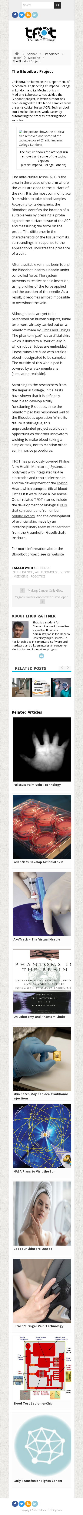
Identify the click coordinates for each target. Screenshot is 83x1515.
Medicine (34, 58)
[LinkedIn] (34, 15)
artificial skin (26, 521)
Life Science (51, 54)
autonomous (46, 572)
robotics (38, 576)
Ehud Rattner (41, 616)
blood (65, 572)
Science (32, 54)
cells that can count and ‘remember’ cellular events (39, 510)
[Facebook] (15, 15)
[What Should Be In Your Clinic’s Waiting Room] (21, 687)
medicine (20, 576)
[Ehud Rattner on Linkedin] (41, 655)
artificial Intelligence (31, 570)
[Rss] (28, 15)
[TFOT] (41, 33)
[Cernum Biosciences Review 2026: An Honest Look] (41, 687)
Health (17, 58)
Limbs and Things (56, 330)
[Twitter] (21, 15)
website (58, 554)
